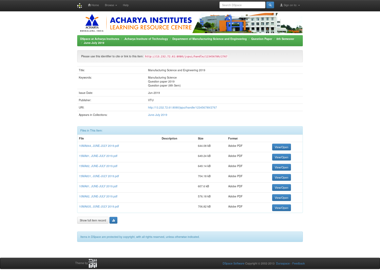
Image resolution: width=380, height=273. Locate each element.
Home (95, 5)
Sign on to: (290, 5)
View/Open (281, 147)
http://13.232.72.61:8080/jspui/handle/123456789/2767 (182, 107)
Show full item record (93, 220)
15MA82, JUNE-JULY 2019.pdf (98, 166)
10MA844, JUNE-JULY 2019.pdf (99, 146)
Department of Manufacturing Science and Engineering (209, 39)
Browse (110, 5)
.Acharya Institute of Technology (146, 39)
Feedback (298, 263)
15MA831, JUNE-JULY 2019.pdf (99, 176)
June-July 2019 (94, 43)
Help (126, 5)
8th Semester (285, 39)
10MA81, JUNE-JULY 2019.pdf (98, 186)
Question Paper (261, 39)
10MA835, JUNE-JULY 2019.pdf (99, 206)
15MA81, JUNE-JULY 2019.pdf (98, 156)
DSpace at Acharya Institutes (99, 39)
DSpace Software (233, 263)
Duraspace (283, 263)
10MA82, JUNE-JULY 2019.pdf (98, 196)
